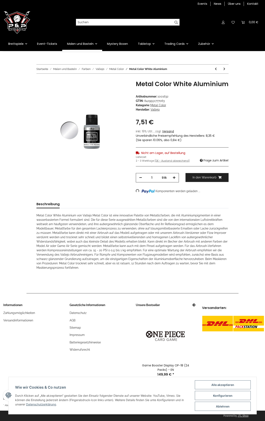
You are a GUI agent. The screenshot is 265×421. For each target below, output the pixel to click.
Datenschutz (78, 313)
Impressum (77, 335)
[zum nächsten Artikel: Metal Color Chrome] (224, 69)
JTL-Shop (243, 415)
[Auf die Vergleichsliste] (109, 89)
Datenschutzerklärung (41, 404)
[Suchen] (176, 22)
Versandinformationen (18, 320)
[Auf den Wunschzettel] (120, 89)
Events (202, 4)
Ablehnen (223, 406)
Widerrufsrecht (80, 349)
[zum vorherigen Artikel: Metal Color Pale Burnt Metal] (216, 69)
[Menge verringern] (140, 177)
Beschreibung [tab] (48, 204)
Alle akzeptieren (222, 385)
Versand (168, 131)
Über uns (234, 4)
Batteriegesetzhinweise (85, 342)
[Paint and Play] (17, 22)
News (217, 4)
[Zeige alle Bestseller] (194, 305)
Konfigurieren (222, 395)
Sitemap (75, 327)
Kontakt (252, 4)
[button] (223, 22)
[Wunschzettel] (233, 22)
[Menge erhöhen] (174, 177)
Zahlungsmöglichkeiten (19, 313)
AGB (72, 320)
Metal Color (158, 105)
